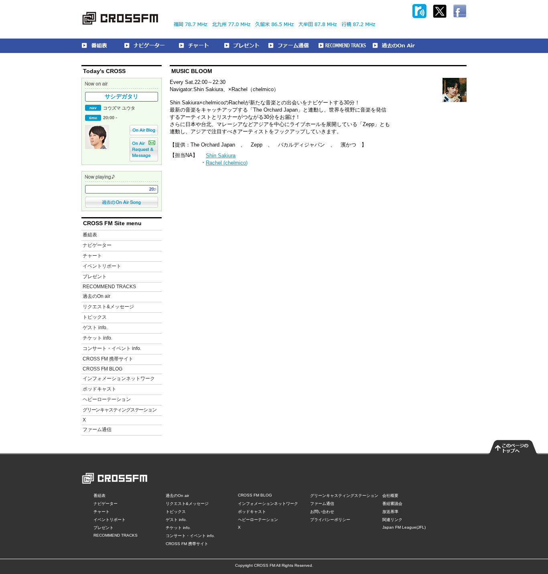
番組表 (90, 235)
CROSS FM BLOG (102, 369)
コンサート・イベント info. (112, 348)
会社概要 (390, 495)
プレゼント (95, 276)
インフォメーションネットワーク (119, 378)
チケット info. (97, 338)
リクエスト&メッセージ (108, 306)
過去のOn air (96, 296)
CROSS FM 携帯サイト (108, 359)
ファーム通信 (97, 429)
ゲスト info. (95, 327)
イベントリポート (102, 266)
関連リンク (392, 519)
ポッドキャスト (99, 389)
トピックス (95, 317)
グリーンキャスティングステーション (119, 410)
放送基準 (390, 511)
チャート (92, 256)
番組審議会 (392, 503)
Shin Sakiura (220, 156)
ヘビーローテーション (107, 399)
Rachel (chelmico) (227, 163)
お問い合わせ (322, 511)
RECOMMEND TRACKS (109, 286)
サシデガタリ (121, 96)
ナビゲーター (97, 245)
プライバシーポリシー (330, 519)
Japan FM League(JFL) (404, 527)
